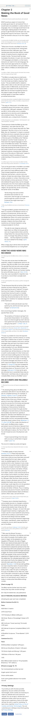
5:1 (10, 453)
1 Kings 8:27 (11, 364)
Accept (4, 714)
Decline (11, 714)
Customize (18, 714)
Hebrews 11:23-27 (17, 527)
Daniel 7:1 (10, 329)
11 (9, 241)
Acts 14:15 (24, 272)
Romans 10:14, (20, 43)
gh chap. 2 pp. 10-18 (11, 5)
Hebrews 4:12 (12, 370)
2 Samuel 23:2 (14, 308)
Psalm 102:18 (15, 498)
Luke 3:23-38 (7, 422)
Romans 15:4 (8, 202)
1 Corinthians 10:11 (23, 163)
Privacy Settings (8, 710)
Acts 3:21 (7, 530)
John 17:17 (8, 102)
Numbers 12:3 (11, 564)
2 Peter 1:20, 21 (22, 323)
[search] (29, 2)
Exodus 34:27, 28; (18, 328)
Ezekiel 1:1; (5, 329)
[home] (2, 2)
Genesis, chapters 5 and (8, 395)
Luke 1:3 (11, 441)
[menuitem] (2, 2)
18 (25, 43)
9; (2, 329)
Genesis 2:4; (5, 453)
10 (16, 395)
